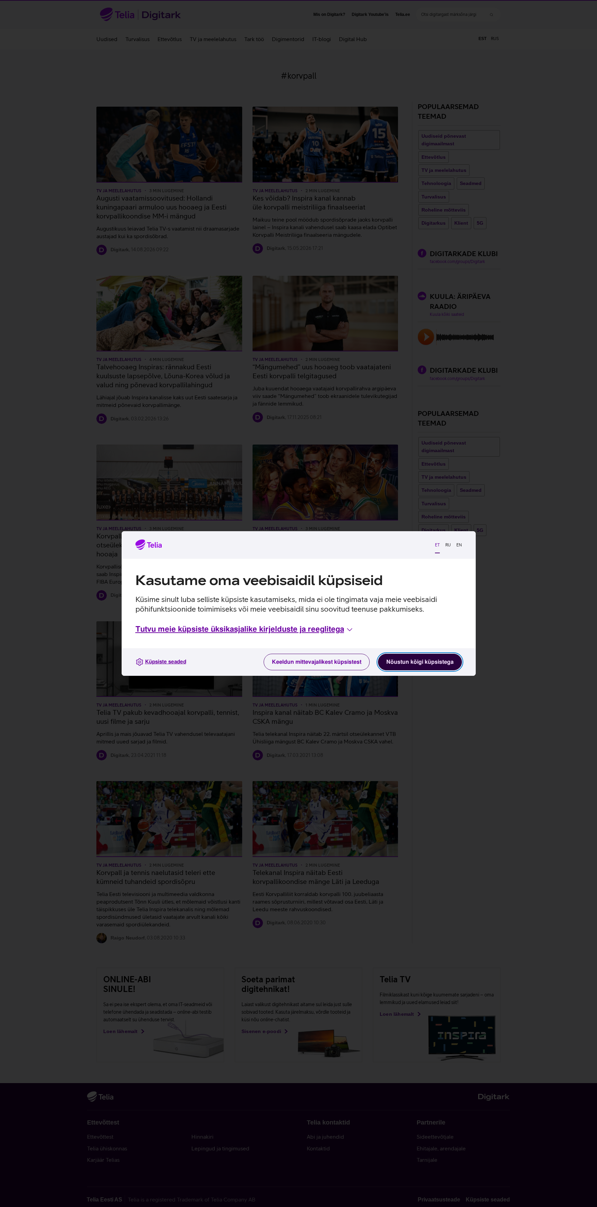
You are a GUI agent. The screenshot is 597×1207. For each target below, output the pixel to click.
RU (448, 545)
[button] (244, 629)
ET (437, 545)
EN (459, 545)
